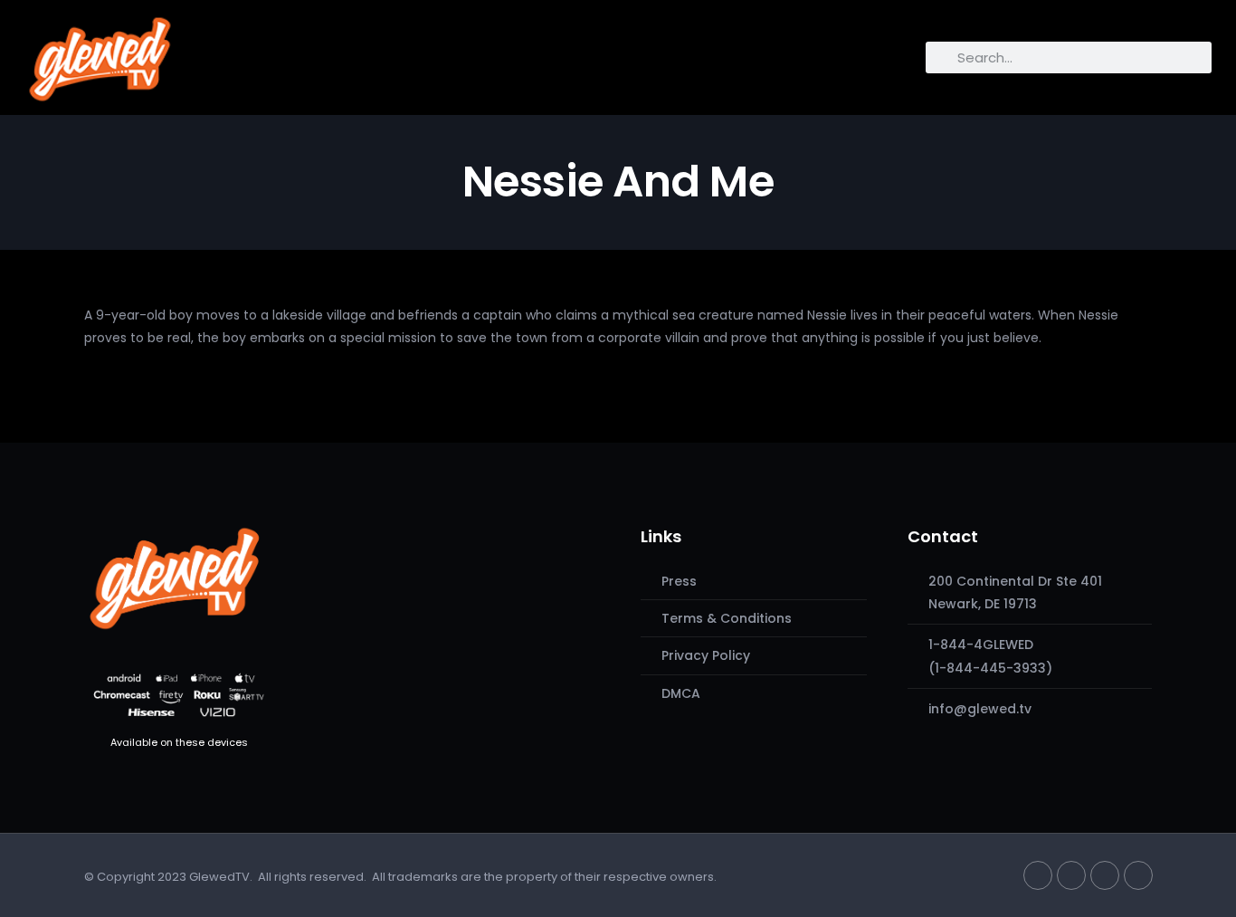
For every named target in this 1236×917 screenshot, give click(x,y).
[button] (197, 53)
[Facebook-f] (1071, 875)
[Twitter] (1037, 875)
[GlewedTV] (174, 577)
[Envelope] (1138, 875)
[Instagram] (1104, 875)
